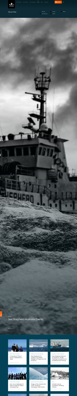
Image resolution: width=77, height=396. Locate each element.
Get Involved (25, 2)
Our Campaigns (32, 2)
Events (53, 11)
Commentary (44, 13)
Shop (42, 2)
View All (43, 11)
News (38, 2)
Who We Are (18, 2)
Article (53, 13)
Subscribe (46, 2)
